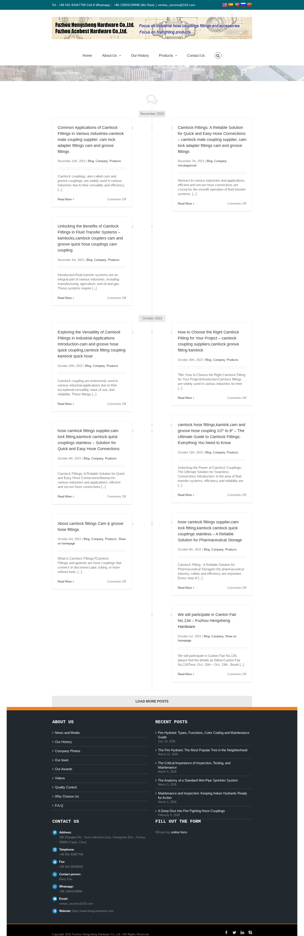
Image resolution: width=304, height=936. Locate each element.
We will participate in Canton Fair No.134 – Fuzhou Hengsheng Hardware (207, 620)
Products (115, 161)
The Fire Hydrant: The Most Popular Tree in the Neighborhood (202, 750)
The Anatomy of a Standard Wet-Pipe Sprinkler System (198, 780)
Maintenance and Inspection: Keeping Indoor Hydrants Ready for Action (202, 795)
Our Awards (63, 769)
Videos (60, 778)
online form (179, 832)
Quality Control (66, 787)
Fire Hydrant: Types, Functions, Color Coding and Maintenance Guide (203, 735)
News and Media (67, 733)
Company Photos (67, 751)
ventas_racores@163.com (176, 5)
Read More (65, 199)
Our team (62, 760)
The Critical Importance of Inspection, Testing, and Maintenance (194, 765)
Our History (63, 742)
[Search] (218, 55)
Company (102, 161)
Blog (91, 161)
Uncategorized (187, 165)
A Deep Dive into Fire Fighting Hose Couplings (191, 811)
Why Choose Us (67, 796)
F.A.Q (59, 805)
